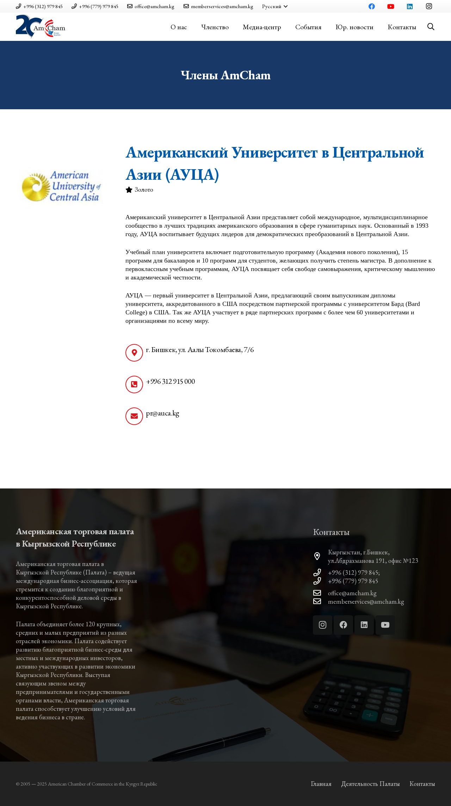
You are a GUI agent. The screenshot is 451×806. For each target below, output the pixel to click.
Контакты (422, 784)
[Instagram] (428, 6)
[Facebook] (371, 6)
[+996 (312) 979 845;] (320, 573)
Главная (321, 784)
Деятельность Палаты (370, 784)
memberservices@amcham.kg (366, 601)
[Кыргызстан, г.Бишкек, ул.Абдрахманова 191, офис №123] (320, 556)
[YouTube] (390, 6)
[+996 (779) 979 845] (320, 581)
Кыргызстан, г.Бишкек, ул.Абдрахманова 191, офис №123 (373, 556)
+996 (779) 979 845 (353, 581)
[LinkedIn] (409, 6)
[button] (275, 6)
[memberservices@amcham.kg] (320, 601)
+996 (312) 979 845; (354, 572)
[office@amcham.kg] (320, 593)
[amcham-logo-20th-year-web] (40, 26)
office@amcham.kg (352, 593)
